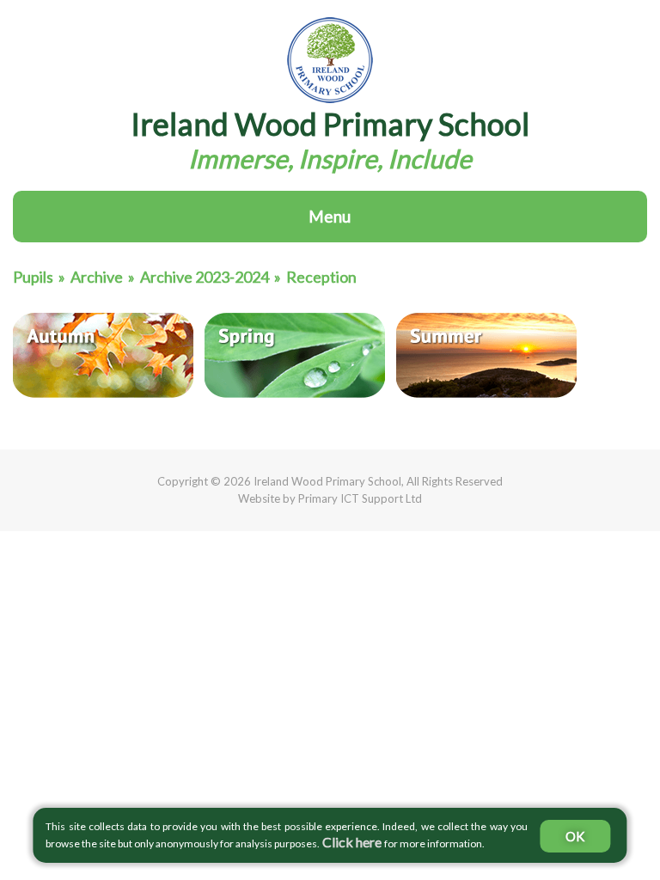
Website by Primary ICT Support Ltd (330, 498)
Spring (295, 355)
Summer (486, 355)
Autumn (103, 355)
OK (574, 836)
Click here (352, 842)
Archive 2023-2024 (204, 276)
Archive (96, 276)
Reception (321, 276)
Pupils (33, 276)
